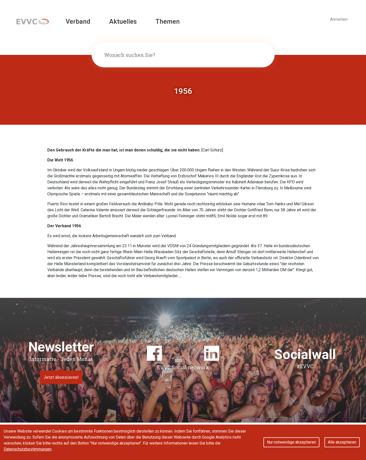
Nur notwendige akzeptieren (291, 442)
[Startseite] (32, 21)
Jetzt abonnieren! (61, 377)
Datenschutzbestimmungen (28, 449)
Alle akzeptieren (342, 442)
